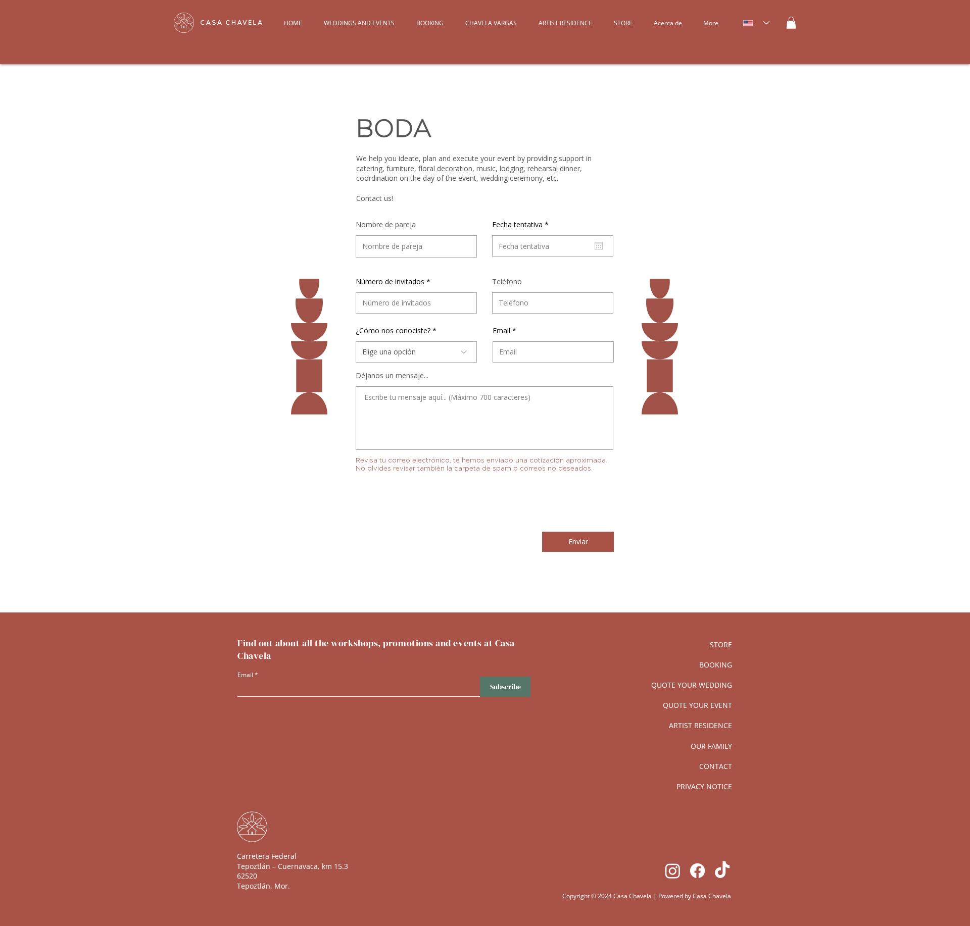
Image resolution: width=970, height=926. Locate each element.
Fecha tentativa (522, 224)
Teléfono (507, 281)
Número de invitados (390, 281)
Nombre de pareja (386, 224)
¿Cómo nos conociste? (393, 330)
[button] (791, 23)
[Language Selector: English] (756, 23)
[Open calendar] (599, 246)
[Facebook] (697, 871)
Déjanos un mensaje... (392, 375)
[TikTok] (722, 871)
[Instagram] (673, 871)
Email (501, 330)
